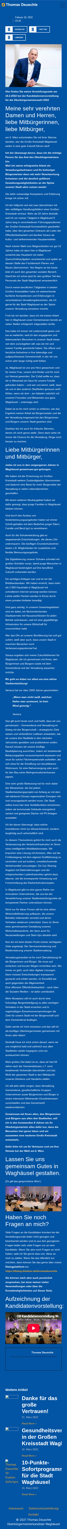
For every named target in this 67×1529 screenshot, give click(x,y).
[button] (62, 5)
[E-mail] (12, 1363)
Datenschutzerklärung (43, 1508)
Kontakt (33, 1514)
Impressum (16, 1508)
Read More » (29, 1423)
